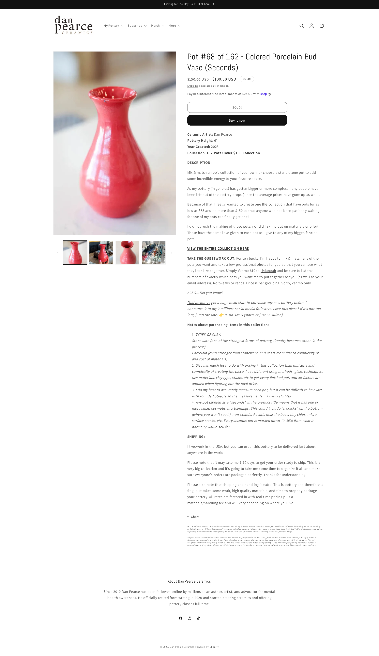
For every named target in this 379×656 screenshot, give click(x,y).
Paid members (198, 302)
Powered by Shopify (207, 646)
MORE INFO (233, 314)
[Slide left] (57, 252)
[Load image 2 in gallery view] (101, 253)
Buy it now (237, 120)
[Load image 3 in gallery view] (127, 253)
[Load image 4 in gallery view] (154, 253)
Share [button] (195, 517)
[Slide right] (171, 252)
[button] (113, 25)
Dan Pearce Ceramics (182, 646)
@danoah (268, 270)
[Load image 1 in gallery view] (75, 253)
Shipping (192, 85)
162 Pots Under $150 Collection (233, 152)
